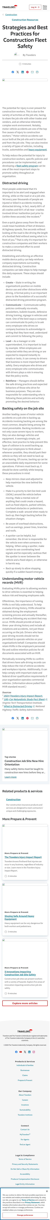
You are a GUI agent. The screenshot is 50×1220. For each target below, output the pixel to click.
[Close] (47, 1191)
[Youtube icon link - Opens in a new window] (20, 1052)
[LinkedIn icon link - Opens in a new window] (29, 1052)
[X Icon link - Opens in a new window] (25, 1052)
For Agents (25, 1139)
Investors (25, 1105)
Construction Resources (25, 20)
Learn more (11, 777)
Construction (11, 15)
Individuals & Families (25, 1065)
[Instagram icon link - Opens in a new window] (34, 1052)
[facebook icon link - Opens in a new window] (16, 1052)
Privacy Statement (32, 1202)
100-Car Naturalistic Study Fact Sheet (24, 699)
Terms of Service (25, 1159)
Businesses (25, 1070)
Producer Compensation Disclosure (25, 1179)
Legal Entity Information (25, 1184)
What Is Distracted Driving (18, 706)
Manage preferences (25, 1215)
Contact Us (25, 1129)
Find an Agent (25, 1144)
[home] (9, 6)
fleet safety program (27, 166)
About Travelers (25, 1095)
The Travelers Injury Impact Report (23, 857)
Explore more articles (25, 1003)
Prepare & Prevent (25, 1080)
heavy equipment (37, 150)
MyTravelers (25, 1134)
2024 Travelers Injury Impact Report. (23, 696)
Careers (25, 1100)
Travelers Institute (25, 1115)
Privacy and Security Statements (25, 1164)
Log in (34, 7)
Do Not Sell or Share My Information (25, 1169)
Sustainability (25, 1110)
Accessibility (25, 1174)
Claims (25, 1075)
